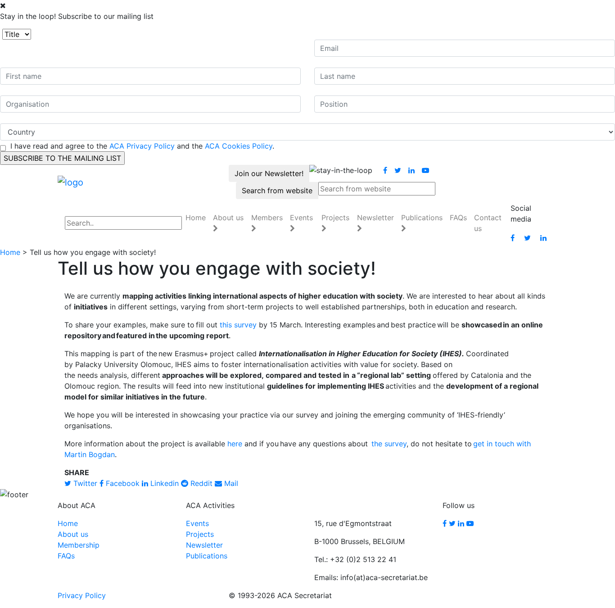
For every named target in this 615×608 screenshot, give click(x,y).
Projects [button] (335, 217)
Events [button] (301, 217)
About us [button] (228, 217)
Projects (200, 534)
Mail (230, 483)
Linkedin (163, 483)
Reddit (200, 483)
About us (73, 534)
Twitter (84, 483)
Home (195, 217)
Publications (206, 555)
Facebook (122, 483)
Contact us (488, 223)
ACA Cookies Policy (238, 145)
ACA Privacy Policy (142, 145)
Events (197, 523)
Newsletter (204, 544)
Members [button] (267, 217)
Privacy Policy (82, 595)
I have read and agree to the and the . (142, 145)
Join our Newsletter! (269, 173)
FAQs (458, 217)
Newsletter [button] (375, 217)
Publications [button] (422, 217)
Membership (78, 544)
